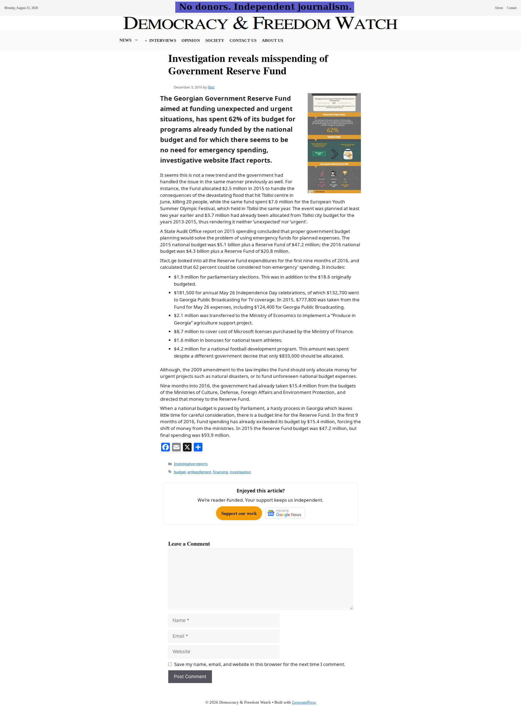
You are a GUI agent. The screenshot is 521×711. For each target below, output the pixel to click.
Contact (512, 8)
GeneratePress (304, 702)
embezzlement (199, 471)
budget (180, 471)
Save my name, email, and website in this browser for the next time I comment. (259, 664)
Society (214, 40)
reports (258, 160)
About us (272, 40)
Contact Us (243, 40)
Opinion (191, 40)
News (125, 40)
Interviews (162, 40)
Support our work (239, 513)
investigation (240, 471)
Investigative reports (191, 463)
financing (220, 471)
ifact (211, 87)
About (499, 8)
